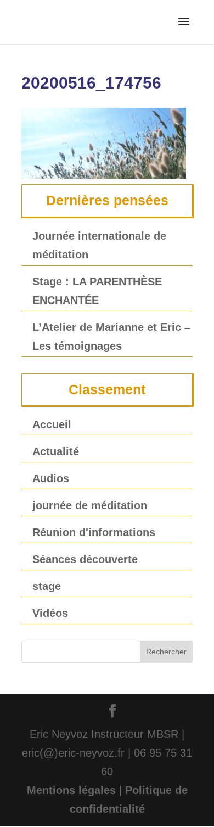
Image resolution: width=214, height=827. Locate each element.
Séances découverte (85, 559)
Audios (50, 478)
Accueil (51, 424)
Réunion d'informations (93, 532)
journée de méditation (89, 505)
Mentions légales (71, 790)
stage (46, 586)
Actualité (55, 451)
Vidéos (50, 613)
